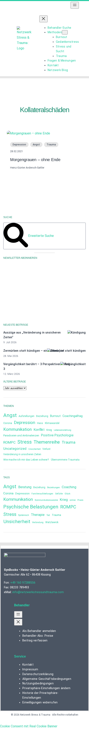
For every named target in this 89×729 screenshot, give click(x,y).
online (73, 500)
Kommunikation (17, 429)
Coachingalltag (73, 416)
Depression (19, 144)
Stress (24, 442)
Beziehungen (53, 487)
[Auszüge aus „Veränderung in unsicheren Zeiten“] (76, 332)
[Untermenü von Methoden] (65, 32)
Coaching (69, 487)
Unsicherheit (34, 449)
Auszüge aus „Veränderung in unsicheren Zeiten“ (32, 335)
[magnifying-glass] (16, 246)
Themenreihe (47, 442)
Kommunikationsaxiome (46, 500)
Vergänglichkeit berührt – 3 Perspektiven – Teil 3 (36, 366)
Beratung (24, 487)
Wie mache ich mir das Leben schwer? (26, 459)
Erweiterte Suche (41, 236)
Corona (7, 423)
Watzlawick (51, 522)
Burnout (55, 416)
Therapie (37, 515)
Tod (48, 515)
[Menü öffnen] (75, 5)
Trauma (51, 144)
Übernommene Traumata (65, 459)
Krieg (49, 430)
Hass (40, 423)
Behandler (22, 605)
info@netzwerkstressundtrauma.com (38, 592)
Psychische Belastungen (30, 507)
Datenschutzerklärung (37, 299)
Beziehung (42, 416)
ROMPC (9, 442)
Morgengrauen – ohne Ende (35, 159)
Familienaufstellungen (42, 493)
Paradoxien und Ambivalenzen (21, 435)
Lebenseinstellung (62, 430)
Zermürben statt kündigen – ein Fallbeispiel (33, 350)
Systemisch (23, 515)
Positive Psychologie (57, 435)
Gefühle (59, 493)
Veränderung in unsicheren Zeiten (22, 454)
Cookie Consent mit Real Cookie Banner (28, 726)
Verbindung (37, 522)
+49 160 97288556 (22, 582)
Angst (36, 144)
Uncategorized (14, 449)
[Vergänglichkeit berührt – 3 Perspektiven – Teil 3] (73, 364)
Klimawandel (52, 423)
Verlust (46, 449)
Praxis (80, 500)
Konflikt (39, 430)
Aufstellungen (26, 416)
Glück (67, 493)
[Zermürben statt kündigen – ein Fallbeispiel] (66, 350)
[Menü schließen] (43, 18)
